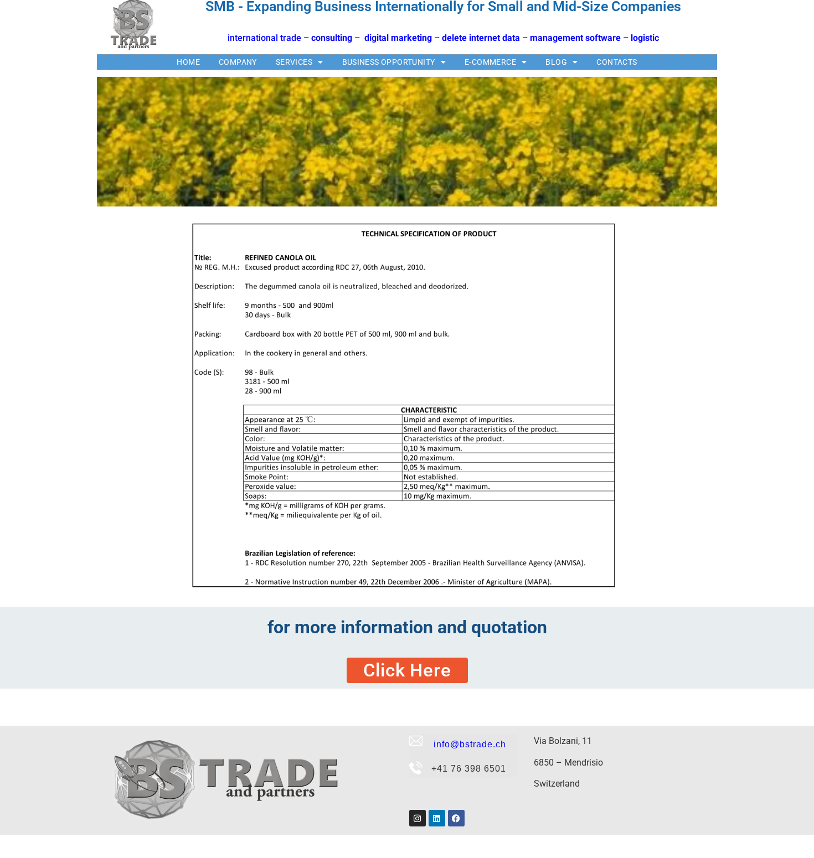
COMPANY (238, 62)
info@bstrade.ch (467, 744)
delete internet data (481, 38)
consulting (331, 38)
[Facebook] (456, 818)
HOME (188, 62)
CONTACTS (616, 62)
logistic (645, 38)
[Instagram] (417, 818)
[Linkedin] (437, 818)
